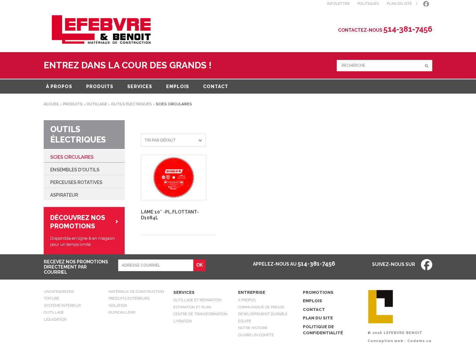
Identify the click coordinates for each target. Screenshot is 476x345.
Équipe (244, 321)
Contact (215, 86)
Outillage (96, 104)
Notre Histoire (252, 328)
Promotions (318, 292)
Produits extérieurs (129, 298)
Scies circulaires (72, 157)
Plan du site (318, 318)
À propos (59, 86)
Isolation (117, 306)
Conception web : (387, 341)
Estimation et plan (192, 307)
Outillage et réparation (197, 300)
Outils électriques (131, 104)
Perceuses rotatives (76, 182)
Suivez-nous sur (394, 264)
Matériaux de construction (136, 292)
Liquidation (55, 319)
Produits (99, 86)
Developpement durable (263, 314)
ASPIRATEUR (64, 195)
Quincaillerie (122, 312)
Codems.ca (419, 341)
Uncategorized (59, 292)
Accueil (51, 104)
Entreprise (251, 292)
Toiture (51, 298)
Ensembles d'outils (74, 169)
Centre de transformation (200, 314)
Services (139, 86)
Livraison (182, 321)
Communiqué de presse (261, 307)
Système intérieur (62, 306)
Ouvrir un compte (256, 335)
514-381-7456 (316, 263)
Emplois (177, 86)
